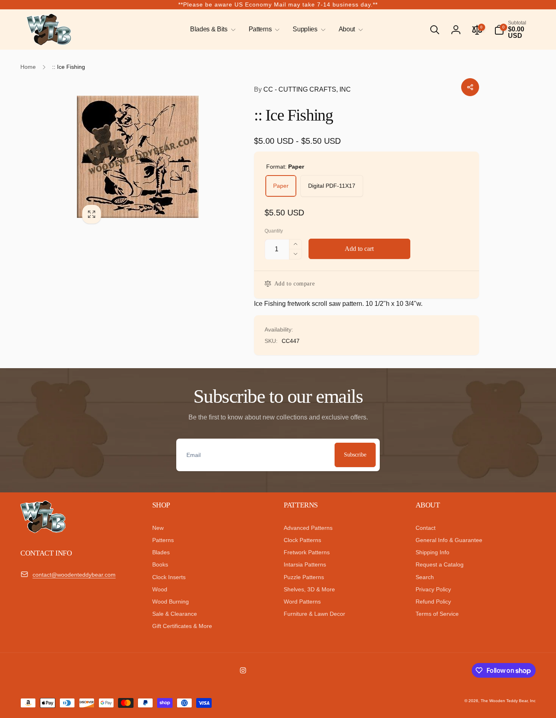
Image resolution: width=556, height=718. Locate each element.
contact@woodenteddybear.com (74, 574)
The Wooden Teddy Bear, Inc (508, 700)
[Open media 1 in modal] (149, 156)
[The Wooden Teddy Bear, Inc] (43, 530)
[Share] (470, 87)
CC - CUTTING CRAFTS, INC (302, 89)
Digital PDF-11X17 (331, 185)
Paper (281, 185)
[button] (211, 29)
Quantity (274, 231)
